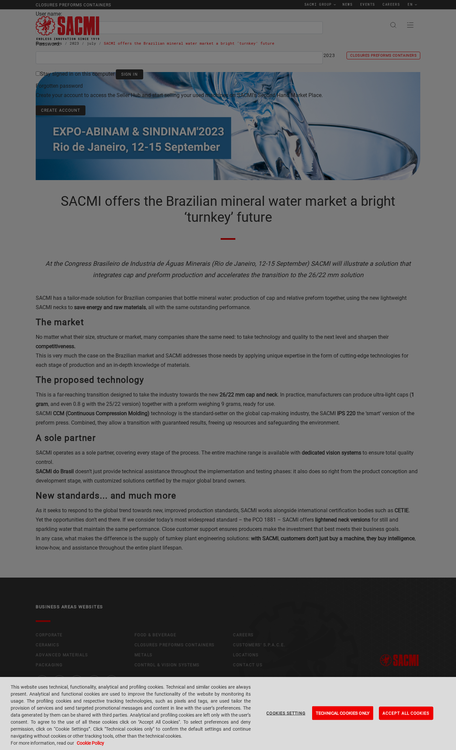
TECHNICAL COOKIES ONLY (343, 712)
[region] (228, 713)
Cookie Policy (90, 743)
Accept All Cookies (406, 713)
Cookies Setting (285, 713)
